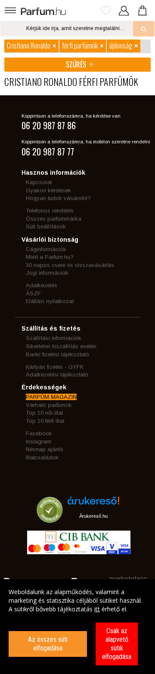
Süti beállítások (46, 226)
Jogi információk (47, 273)
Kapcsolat (39, 182)
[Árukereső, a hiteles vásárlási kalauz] (50, 518)
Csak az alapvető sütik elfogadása (116, 644)
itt (97, 609)
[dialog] (77, 626)
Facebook (39, 433)
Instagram (38, 441)
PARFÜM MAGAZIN (51, 397)
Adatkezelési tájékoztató (57, 374)
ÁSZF (33, 293)
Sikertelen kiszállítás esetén (61, 346)
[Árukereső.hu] (93, 504)
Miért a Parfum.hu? (50, 257)
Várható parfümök (49, 405)
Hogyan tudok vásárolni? (58, 198)
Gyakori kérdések (48, 190)
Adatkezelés (41, 285)
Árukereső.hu (93, 516)
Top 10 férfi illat (45, 421)
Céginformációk (46, 249)
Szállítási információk (53, 338)
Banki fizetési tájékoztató (57, 354)
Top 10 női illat (44, 413)
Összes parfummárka (53, 219)
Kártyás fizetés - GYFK (55, 367)
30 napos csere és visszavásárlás (70, 265)
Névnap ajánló (44, 449)
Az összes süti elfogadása (48, 643)
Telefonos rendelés (50, 210)
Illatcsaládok (42, 457)
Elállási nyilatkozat (50, 301)
